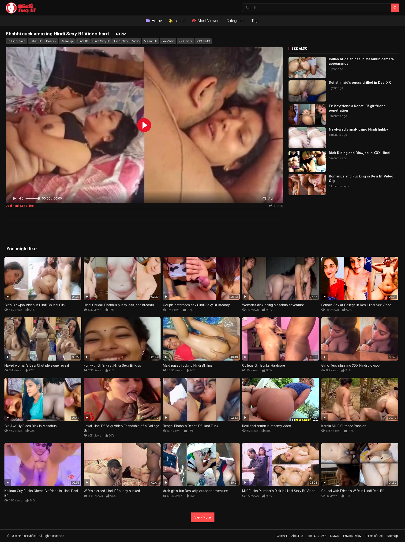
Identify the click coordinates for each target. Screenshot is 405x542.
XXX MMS (203, 41)
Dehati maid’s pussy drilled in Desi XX (360, 82)
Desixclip (67, 41)
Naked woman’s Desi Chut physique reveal (36, 365)
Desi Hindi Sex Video (20, 205)
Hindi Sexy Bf (101, 41)
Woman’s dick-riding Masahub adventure (273, 305)
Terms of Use (373, 536)
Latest (179, 21)
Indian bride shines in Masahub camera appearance (361, 61)
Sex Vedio (167, 41)
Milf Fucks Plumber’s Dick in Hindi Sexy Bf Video (278, 491)
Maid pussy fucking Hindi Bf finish (188, 365)
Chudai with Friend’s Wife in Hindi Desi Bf (352, 491)
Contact (282, 536)
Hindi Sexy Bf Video (126, 41)
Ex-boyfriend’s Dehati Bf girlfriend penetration (357, 108)
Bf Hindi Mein (16, 41)
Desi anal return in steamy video (266, 426)
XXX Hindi (185, 41)
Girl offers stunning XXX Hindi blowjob (350, 365)
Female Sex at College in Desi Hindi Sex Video (356, 305)
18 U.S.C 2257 (316, 536)
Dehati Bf (36, 41)
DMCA (334, 536)
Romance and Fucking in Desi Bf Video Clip (361, 178)
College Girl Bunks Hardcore (263, 365)
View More (202, 517)
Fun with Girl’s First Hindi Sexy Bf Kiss (112, 365)
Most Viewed (208, 21)
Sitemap (392, 536)
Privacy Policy (352, 536)
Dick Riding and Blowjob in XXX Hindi (359, 153)
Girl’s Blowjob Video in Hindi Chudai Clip (34, 305)
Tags (255, 21)
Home (157, 21)
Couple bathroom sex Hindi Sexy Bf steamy (196, 305)
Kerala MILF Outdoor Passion (343, 426)
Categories (235, 21)
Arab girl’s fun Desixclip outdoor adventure (195, 491)
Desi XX (51, 41)
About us (297, 536)
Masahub (150, 41)
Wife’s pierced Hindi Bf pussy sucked (112, 491)
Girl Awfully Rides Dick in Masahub (30, 426)
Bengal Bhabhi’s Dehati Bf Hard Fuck (190, 426)
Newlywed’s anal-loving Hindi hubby (358, 129)
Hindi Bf (82, 41)
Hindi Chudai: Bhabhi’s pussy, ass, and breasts (119, 305)
